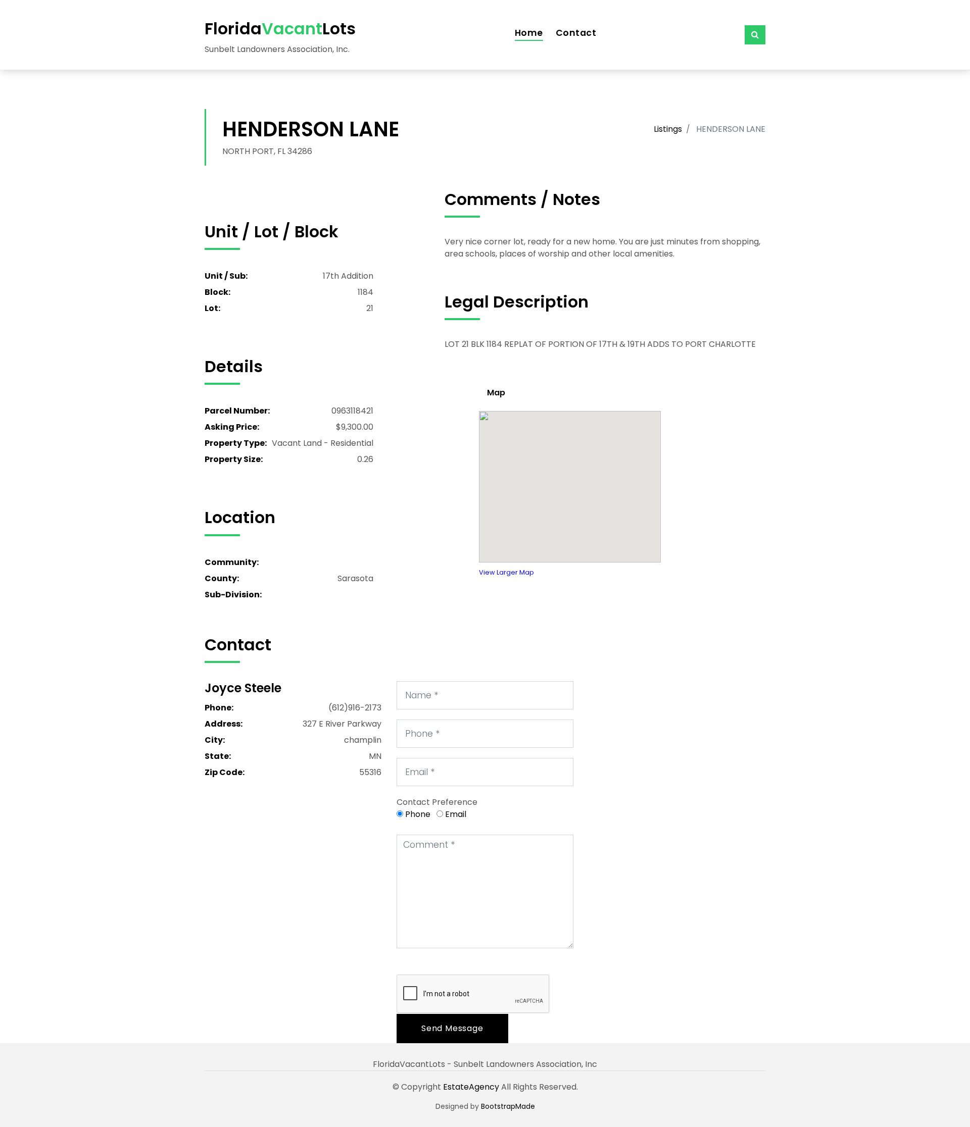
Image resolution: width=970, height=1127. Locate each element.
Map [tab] (496, 392)
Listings (668, 129)
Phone (417, 814)
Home (529, 33)
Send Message (452, 1028)
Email (455, 814)
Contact (576, 33)
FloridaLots (280, 28)
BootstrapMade (508, 1106)
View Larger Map (506, 572)
